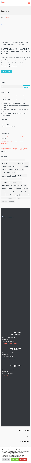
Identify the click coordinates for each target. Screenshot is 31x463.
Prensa (3, 194)
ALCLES (22, 160)
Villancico (4, 201)
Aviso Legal (26, 436)
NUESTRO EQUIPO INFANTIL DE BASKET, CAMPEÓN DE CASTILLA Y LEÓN (15, 51)
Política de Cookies (24, 430)
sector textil (26, 194)
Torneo (19, 198)
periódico (3, 191)
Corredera (24, 166)
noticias (11, 188)
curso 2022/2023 (13, 169)
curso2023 (21, 169)
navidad (4, 188)
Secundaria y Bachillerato (8, 126)
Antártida (14, 163)
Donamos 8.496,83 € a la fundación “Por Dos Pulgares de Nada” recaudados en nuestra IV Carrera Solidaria (15, 105)
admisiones (17, 159)
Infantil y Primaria (19, 42)
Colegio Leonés (21, 44)
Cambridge (20, 163)
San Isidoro (18, 195)
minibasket (23, 185)
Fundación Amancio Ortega (15, 179)
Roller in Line (9, 194)
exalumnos (4, 179)
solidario (10, 198)
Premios (27, 191)
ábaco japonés (11, 201)
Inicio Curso (14, 182)
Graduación (6, 182)
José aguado (7, 185)
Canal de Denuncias (24, 441)
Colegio (13, 42)
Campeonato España (5, 44)
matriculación (16, 185)
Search (26, 87)
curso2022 (4, 169)
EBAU (19, 176)
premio (9, 191)
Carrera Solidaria (6, 166)
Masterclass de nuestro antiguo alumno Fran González (13, 136)
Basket (27, 42)
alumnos (6, 163)
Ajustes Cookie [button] (6, 459)
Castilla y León (15, 166)
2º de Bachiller (4, 159)
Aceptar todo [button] (15, 459)
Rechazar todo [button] (23, 459)
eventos (25, 175)
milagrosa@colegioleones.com (9, 358)
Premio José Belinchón (18, 191)
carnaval (26, 163)
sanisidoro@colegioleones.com (9, 375)
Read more (6, 71)
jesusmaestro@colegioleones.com (9, 343)
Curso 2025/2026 (9, 176)
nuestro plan (18, 188)
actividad (11, 159)
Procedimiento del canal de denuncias (19, 447)
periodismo (25, 188)
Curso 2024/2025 (8, 173)
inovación (19, 182)
